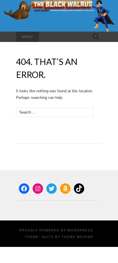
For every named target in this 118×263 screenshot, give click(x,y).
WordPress (80, 230)
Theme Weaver (77, 237)
